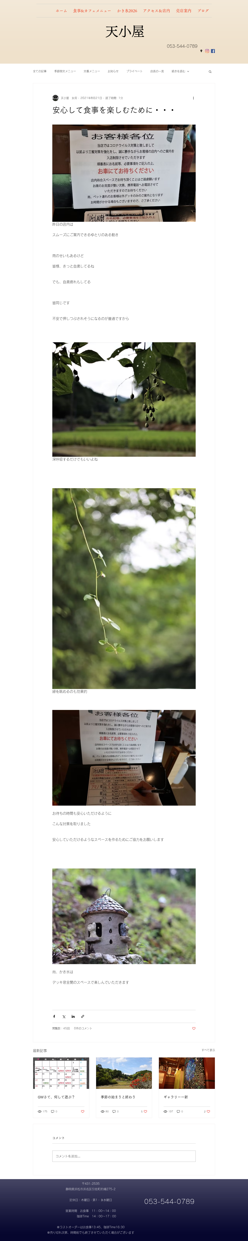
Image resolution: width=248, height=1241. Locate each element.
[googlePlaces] (201, 51)
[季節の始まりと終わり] (124, 1073)
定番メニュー (92, 71)
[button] (210, 71)
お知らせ (113, 71)
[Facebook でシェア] (54, 1016)
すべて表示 (208, 1050)
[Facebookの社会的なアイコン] (213, 51)
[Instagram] (207, 51)
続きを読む (178, 71)
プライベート (134, 71)
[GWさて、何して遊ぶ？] (61, 1073)
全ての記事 (39, 71)
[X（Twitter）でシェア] (63, 1016)
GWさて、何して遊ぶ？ (56, 1097)
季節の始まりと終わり (118, 1097)
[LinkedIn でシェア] (73, 1016)
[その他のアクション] (193, 98)
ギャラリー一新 (176, 1097)
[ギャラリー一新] (187, 1073)
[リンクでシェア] (82, 1016)
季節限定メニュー (65, 71)
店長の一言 (157, 71)
